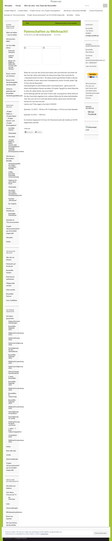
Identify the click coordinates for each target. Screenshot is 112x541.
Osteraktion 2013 (12, 436)
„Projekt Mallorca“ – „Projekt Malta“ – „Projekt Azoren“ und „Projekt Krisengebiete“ (32, 11)
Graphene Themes (21, 538)
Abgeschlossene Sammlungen (14, 322)
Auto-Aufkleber (11, 300)
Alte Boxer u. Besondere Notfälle (75, 11)
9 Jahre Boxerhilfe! (12, 377)
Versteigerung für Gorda (13, 417)
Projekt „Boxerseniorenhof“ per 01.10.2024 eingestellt (46, 15)
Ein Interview (11, 498)
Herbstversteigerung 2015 (15, 367)
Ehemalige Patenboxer (12, 214)
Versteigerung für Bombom (13, 412)
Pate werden (10, 290)
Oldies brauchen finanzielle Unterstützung (13, 174)
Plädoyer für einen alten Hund (12, 181)
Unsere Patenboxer (96, 11)
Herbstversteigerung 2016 (15, 344)
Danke (77, 15)
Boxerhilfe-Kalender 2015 (12, 383)
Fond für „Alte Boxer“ (12, 199)
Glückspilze (12, 133)
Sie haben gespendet (45, 35)
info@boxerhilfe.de (92, 35)
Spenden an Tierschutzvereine (14, 15)
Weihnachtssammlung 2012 (16, 441)
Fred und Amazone (11, 51)
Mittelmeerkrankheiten (14, 512)
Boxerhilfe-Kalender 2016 (12, 356)
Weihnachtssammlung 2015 (16, 362)
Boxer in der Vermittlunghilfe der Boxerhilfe (11, 82)
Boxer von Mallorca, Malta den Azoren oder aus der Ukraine (12, 65)
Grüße (8, 455)
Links (8, 504)
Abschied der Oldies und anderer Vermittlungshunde (15, 192)
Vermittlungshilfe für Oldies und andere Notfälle (14, 166)
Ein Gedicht (12, 204)
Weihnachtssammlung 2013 (16, 407)
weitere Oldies (11, 56)
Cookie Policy (44, 534)
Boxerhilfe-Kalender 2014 (12, 401)
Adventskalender (12, 459)
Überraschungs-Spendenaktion (13, 372)
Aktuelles (8, 5)
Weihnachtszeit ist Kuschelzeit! (66, 23)
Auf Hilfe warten (11, 129)
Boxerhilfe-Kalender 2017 (12, 327)
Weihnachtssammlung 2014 (16, 389)
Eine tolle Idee (11, 451)
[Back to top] (107, 536)
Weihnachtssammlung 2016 (16, 334)
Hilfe (37, 35)
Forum (18, 5)
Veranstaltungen (12, 508)
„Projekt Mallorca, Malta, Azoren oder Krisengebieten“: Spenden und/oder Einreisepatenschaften (16, 145)
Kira (27, 23)
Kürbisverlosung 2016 (14, 339)
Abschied (11, 136)
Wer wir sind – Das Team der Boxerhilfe (40, 5)
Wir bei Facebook (90, 107)
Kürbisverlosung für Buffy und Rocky (14, 423)
